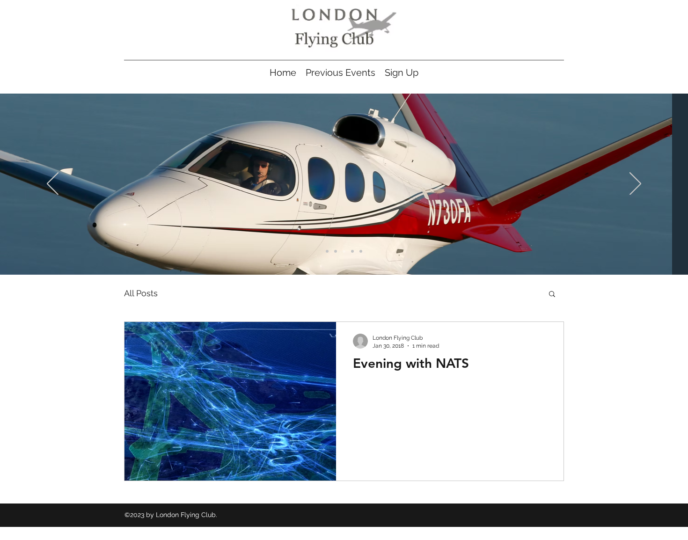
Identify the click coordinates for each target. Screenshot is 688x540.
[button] (552, 294)
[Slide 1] (327, 251)
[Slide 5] (360, 251)
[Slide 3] (344, 251)
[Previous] (53, 184)
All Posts (141, 293)
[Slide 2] (335, 251)
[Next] (635, 184)
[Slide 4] (352, 251)
